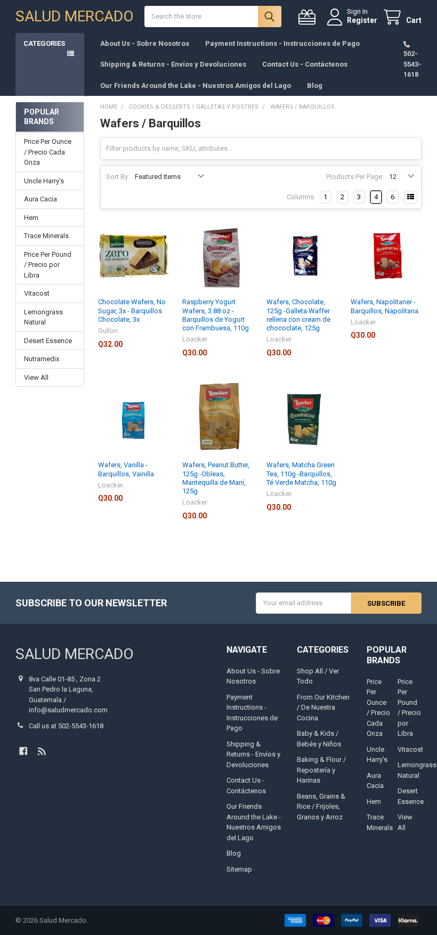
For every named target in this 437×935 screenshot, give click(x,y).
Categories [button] (44, 43)
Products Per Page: (355, 177)
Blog (314, 86)
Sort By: (118, 177)
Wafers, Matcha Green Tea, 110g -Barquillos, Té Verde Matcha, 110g (301, 473)
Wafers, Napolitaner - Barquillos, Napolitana (384, 306)
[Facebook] (23, 751)
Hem (31, 218)
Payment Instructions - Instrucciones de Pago (282, 43)
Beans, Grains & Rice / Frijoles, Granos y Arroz (321, 806)
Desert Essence (48, 341)
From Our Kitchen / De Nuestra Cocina (323, 707)
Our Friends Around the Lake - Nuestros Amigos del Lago (195, 86)
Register (362, 20)
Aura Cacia (40, 199)
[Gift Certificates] (309, 17)
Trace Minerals (46, 236)
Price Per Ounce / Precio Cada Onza (47, 151)
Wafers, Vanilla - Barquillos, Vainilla (126, 469)
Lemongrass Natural (43, 317)
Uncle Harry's (44, 181)
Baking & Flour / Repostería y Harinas (321, 769)
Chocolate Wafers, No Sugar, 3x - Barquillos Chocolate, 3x (132, 310)
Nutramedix (41, 359)
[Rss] (42, 751)
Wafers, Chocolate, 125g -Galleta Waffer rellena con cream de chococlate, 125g (298, 315)
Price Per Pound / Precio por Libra (47, 264)
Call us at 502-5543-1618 (66, 726)
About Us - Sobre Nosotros (144, 43)
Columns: (301, 197)
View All (36, 377)
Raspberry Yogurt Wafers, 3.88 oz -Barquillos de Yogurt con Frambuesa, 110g (215, 315)
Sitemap (239, 869)
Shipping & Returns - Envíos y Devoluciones (173, 64)
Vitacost (37, 293)
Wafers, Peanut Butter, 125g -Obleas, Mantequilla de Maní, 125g (215, 478)
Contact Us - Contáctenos (304, 64)
